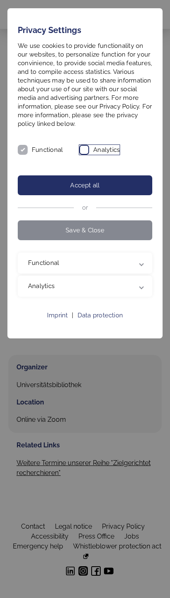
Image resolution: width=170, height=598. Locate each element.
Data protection (100, 324)
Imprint (57, 324)
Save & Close (85, 230)
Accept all (84, 185)
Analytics (106, 150)
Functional (47, 150)
